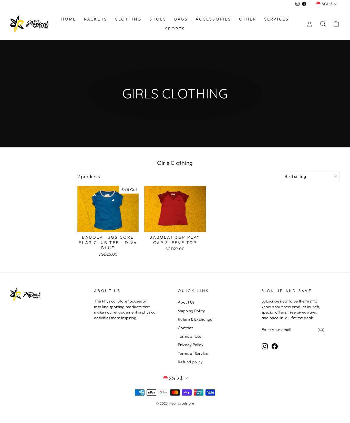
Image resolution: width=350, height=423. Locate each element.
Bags (181, 19)
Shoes (158, 19)
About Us (186, 302)
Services (276, 19)
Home (68, 19)
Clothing (128, 19)
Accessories (213, 19)
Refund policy (190, 361)
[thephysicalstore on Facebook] (275, 346)
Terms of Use (189, 336)
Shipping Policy (191, 310)
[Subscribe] (321, 329)
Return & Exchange (195, 319)
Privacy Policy (190, 344)
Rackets (95, 19)
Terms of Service (193, 353)
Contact (185, 327)
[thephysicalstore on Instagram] (265, 346)
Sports (175, 28)
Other (247, 19)
